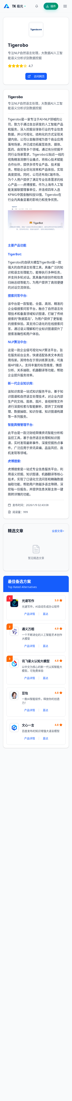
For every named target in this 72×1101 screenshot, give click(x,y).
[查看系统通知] (37, 6)
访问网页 (39, 76)
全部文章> (58, 531)
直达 (45, 614)
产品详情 (29, 614)
